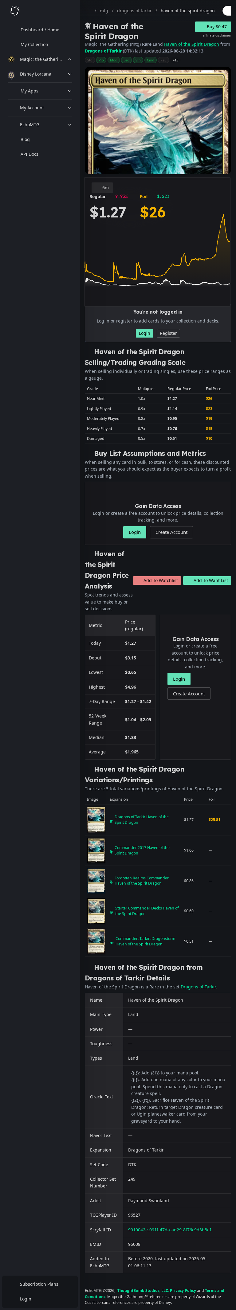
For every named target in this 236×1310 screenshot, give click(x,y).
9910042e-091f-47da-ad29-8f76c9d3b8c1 (170, 1230)
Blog (25, 139)
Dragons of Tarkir (103, 51)
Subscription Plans (39, 1284)
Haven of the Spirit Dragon (191, 44)
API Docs (29, 154)
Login (25, 1299)
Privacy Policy (183, 1290)
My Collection (34, 44)
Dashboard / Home (40, 30)
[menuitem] (40, 29)
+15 (175, 60)
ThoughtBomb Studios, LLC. (143, 1290)
